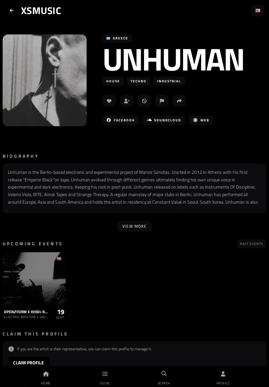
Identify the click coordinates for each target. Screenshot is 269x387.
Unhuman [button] (173, 58)
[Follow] (127, 101)
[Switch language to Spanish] (258, 10)
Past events (251, 243)
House (113, 81)
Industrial (169, 81)
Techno (139, 81)
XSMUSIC (41, 10)
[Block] (144, 101)
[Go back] (12, 10)
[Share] (179, 101)
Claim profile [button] (28, 362)
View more (134, 226)
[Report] (162, 101)
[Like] (109, 101)
